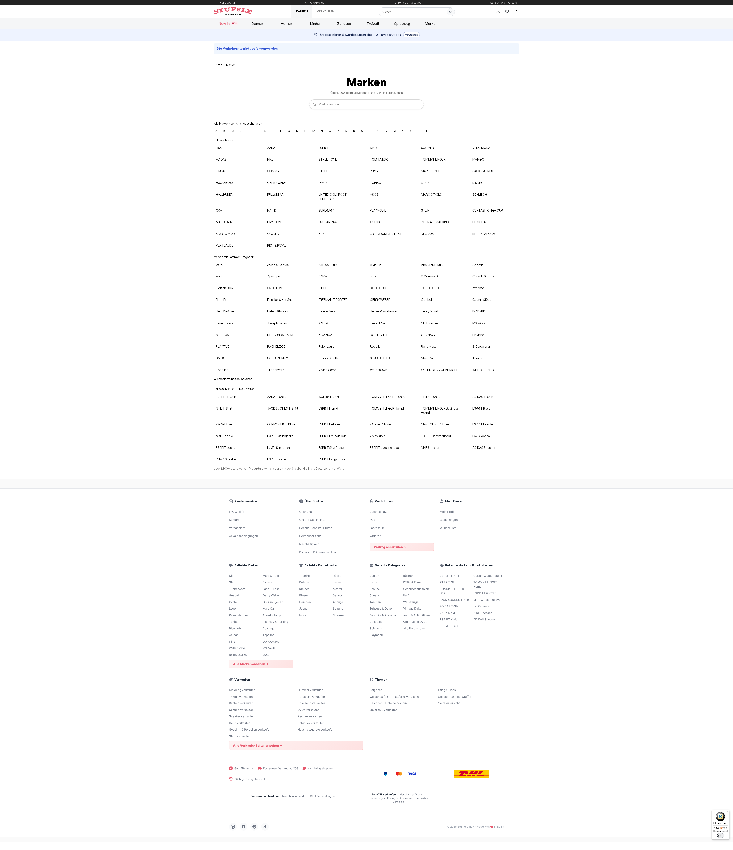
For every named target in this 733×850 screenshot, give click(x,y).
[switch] (720, 835)
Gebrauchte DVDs (415, 622)
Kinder (315, 23)
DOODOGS (378, 288)
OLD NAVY (428, 335)
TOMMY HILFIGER (433, 159)
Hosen (303, 615)
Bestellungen (449, 520)
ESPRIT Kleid (449, 619)
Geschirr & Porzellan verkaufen (250, 729)
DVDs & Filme (412, 582)
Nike (232, 641)
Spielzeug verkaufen (312, 703)
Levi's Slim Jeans (279, 447)
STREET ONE (328, 159)
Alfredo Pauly (328, 265)
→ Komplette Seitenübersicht (233, 378)
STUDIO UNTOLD (382, 358)
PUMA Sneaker (226, 459)
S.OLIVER (427, 148)
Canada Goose (483, 276)
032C (220, 265)
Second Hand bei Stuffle (315, 528)
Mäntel (337, 589)
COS (266, 655)
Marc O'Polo (271, 575)
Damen (257, 23)
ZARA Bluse (224, 424)
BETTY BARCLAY (484, 234)
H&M (219, 148)
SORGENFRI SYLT (279, 358)
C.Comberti (429, 276)
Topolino (222, 370)
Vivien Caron (328, 370)
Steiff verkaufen (240, 736)
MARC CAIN (224, 222)
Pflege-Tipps (447, 690)
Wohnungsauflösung (383, 798)
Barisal (374, 276)
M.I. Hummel (429, 323)
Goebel (426, 300)
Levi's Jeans (481, 436)
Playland (478, 335)
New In (228, 23)
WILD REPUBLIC (483, 370)
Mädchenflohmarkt (294, 796)
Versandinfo (237, 528)
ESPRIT (324, 148)
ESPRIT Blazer (277, 459)
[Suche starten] (450, 11)
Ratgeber (376, 690)
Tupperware (275, 370)
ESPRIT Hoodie (483, 424)
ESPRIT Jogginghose (384, 447)
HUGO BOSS (225, 183)
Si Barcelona (481, 346)
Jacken (337, 582)
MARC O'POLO (431, 171)
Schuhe (338, 608)
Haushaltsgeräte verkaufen (316, 729)
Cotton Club (224, 288)
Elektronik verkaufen (383, 710)
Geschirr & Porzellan (383, 615)
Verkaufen (325, 11)
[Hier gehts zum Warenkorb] (515, 11)
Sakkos (338, 595)
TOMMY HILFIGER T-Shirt (387, 397)
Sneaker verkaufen (242, 716)
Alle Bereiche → (414, 628)
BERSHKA (479, 222)
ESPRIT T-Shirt (226, 397)
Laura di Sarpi (379, 323)
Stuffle (218, 65)
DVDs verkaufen (309, 710)
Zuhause (344, 23)
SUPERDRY (326, 210)
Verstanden (411, 34)
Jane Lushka (224, 323)
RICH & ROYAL (276, 245)
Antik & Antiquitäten (416, 615)
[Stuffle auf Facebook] (243, 827)
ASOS (374, 194)
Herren (286, 23)
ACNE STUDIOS (278, 265)
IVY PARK (478, 311)
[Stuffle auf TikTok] (265, 827)
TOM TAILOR (379, 159)
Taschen (375, 602)
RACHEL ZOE (276, 346)
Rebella (375, 346)
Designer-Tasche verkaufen (388, 703)
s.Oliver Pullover (381, 424)
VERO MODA (481, 148)
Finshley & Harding (279, 300)
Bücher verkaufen (241, 703)
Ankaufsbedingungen (243, 536)
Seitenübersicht (310, 536)
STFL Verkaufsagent (323, 796)
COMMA (273, 171)
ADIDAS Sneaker (483, 447)
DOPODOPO (430, 288)
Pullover (305, 582)
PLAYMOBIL (378, 210)
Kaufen (302, 11)
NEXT (322, 234)
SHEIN (425, 210)
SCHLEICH (479, 194)
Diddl (232, 575)
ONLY (374, 148)
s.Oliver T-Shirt (329, 397)
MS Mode (269, 648)
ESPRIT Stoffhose (331, 447)
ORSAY (221, 171)
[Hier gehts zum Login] (498, 11)
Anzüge (338, 602)
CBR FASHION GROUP (487, 210)
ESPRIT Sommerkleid (436, 436)
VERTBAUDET (225, 245)
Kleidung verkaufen (242, 690)
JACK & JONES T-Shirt (282, 408)
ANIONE (478, 265)
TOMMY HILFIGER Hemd (387, 408)
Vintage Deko (412, 608)
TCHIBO (375, 183)
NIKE (270, 159)
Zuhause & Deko (381, 608)
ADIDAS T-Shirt (482, 397)
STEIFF (323, 171)
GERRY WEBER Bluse (281, 424)
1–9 (428, 131)
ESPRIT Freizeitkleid (333, 436)
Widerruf (375, 536)
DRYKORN (274, 222)
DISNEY (477, 183)
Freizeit (373, 23)
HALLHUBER (224, 194)
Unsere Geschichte (312, 520)
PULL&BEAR (275, 194)
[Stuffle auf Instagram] (233, 827)
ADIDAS (221, 159)
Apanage (273, 276)
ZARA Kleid (377, 436)
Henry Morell (429, 311)
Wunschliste (448, 528)
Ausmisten (406, 798)
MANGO (478, 159)
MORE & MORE (226, 234)
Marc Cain (428, 358)
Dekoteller (377, 622)
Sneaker (338, 615)
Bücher (408, 575)
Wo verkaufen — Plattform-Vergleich (394, 696)
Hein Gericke (225, 311)
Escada (267, 582)
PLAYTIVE (222, 346)
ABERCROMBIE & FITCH (386, 234)
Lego (232, 608)
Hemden (305, 602)
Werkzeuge (410, 602)
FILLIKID (221, 300)
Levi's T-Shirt (430, 397)
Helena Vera (327, 311)
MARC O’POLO (431, 194)
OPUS (425, 183)
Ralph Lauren (327, 346)
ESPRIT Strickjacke (280, 436)
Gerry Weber (271, 595)
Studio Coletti (328, 358)
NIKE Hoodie (224, 436)
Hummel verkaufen (310, 690)
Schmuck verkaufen (311, 723)
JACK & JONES (482, 171)
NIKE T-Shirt (224, 408)
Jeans (303, 608)
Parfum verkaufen (310, 716)
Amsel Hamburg (432, 265)
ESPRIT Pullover (329, 424)
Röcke (337, 575)
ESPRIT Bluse (481, 408)
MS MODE (479, 323)
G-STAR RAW (328, 222)
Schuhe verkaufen (241, 710)
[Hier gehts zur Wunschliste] (506, 11)
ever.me (478, 288)
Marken (431, 23)
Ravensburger (238, 615)
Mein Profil (447, 511)
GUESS (375, 222)
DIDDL (323, 288)
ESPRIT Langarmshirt (333, 459)
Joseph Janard (277, 323)
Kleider (304, 589)
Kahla (233, 602)
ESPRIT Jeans (225, 447)
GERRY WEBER (277, 183)
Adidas (233, 635)
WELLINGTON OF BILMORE (439, 370)
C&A (219, 210)
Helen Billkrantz (278, 311)
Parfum (408, 595)
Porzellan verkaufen (311, 696)
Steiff (232, 582)
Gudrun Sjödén (482, 300)
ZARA (271, 148)
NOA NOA (325, 335)
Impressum (377, 528)
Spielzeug (402, 23)
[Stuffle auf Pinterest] (254, 827)
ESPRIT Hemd (328, 408)
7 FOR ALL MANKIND (435, 222)
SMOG (220, 358)
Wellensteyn (378, 370)
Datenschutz (378, 511)
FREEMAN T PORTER (333, 300)
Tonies (477, 358)
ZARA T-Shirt (276, 397)
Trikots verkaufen (241, 696)
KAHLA (323, 323)
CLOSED (273, 234)
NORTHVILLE (379, 335)
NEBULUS (222, 335)
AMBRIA (375, 265)
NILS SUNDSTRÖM (280, 335)
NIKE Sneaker (430, 447)
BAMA (323, 276)
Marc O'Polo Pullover (435, 424)
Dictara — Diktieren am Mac (318, 552)
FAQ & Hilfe (236, 511)
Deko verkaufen (239, 723)
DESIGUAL (428, 234)
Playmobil (235, 628)
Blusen (304, 595)
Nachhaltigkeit (309, 544)
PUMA (374, 171)
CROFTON (274, 288)
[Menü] (727, 812)
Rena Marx (428, 346)
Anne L (220, 276)
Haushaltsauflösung (412, 794)
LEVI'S (323, 183)
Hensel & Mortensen (384, 311)
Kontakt (234, 520)
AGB (372, 520)
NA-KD (271, 210)
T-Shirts (305, 575)
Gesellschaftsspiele (416, 589)
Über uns (305, 511)
